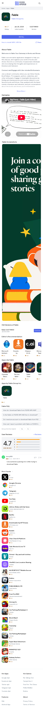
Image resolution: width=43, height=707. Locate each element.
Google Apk (6, 678)
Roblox (25, 691)
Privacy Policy (28, 701)
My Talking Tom (28, 678)
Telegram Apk (6, 688)
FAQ (3, 701)
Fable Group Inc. (18, 19)
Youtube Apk (6, 691)
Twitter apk (5, 684)
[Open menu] (3, 3)
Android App (6, 704)
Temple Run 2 (27, 681)
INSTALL (21, 37)
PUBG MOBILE (27, 688)
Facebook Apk (6, 681)
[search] (39, 3)
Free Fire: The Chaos (30, 684)
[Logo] (20, 3)
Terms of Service (29, 704)
